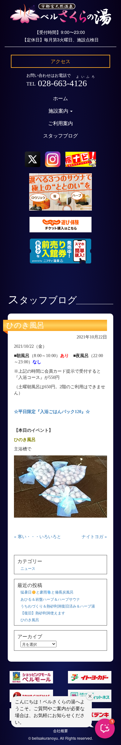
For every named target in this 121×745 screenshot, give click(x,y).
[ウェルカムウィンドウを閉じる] (90, 696)
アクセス (60, 61)
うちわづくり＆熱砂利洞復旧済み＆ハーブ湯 (57, 605)
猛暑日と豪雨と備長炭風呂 (47, 591)
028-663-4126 (62, 83)
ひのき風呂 (25, 325)
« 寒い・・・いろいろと (37, 536)
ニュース (27, 568)
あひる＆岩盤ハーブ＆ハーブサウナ (50, 599)
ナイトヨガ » (94, 536)
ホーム (60, 98)
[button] (105, 728)
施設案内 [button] (58, 111)
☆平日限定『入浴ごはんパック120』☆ (52, 411)
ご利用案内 (60, 123)
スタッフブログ (60, 135)
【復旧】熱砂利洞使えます (42, 612)
